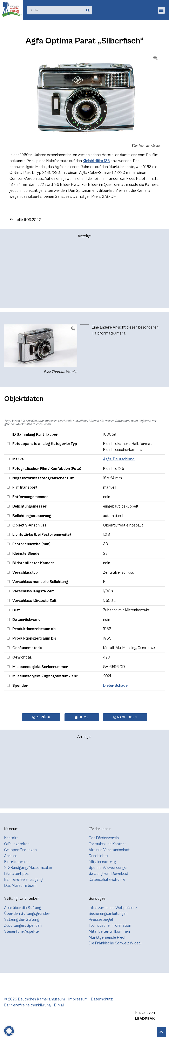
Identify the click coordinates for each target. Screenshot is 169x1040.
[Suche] (88, 10)
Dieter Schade (115, 685)
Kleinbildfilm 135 (96, 161)
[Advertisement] (84, 275)
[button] (161, 10)
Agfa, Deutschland (119, 459)
